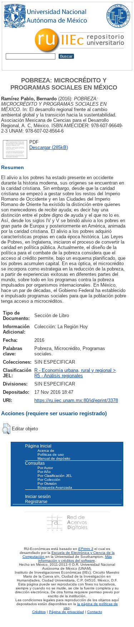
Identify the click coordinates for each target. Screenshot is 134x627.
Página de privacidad (66, 612)
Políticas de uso (51, 454)
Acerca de (46, 451)
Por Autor (45, 468)
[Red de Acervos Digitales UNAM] (67, 523)
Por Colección (49, 480)
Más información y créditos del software (75, 559)
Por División (47, 483)
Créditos (39, 612)
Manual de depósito (54, 458)
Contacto (94, 612)
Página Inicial (38, 446)
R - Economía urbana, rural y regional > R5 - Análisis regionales (75, 373)
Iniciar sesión (38, 496)
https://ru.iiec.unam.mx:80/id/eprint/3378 (76, 400)
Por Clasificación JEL (55, 476)
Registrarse (36, 501)
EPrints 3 (85, 549)
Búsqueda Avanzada (55, 487)
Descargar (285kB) (48, 147)
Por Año (44, 472)
